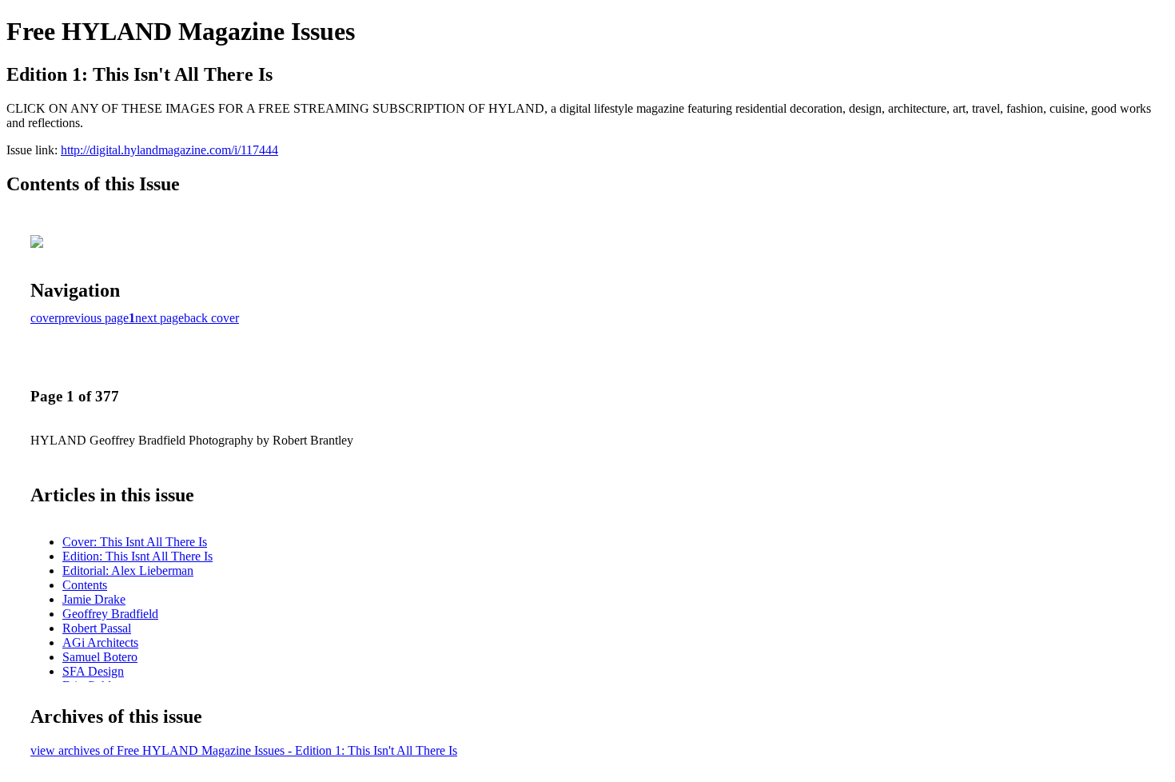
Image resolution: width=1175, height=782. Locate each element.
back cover (211, 318)
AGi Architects (100, 642)
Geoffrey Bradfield (110, 613)
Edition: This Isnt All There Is (137, 556)
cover (44, 318)
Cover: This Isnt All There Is (134, 542)
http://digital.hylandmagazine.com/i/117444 (169, 150)
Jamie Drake (93, 599)
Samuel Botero (99, 657)
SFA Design (93, 671)
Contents (84, 585)
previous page (93, 318)
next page (159, 318)
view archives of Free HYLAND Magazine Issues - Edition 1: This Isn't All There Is (243, 750)
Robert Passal (96, 628)
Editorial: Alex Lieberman (127, 570)
